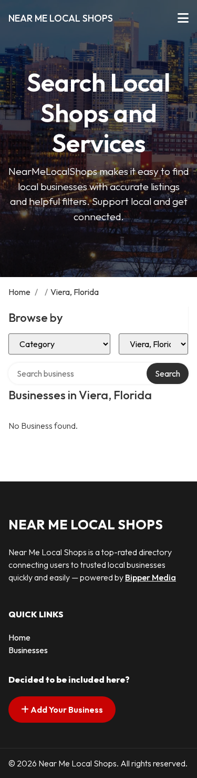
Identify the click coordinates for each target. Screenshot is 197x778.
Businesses (28, 650)
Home (19, 292)
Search (167, 373)
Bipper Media (150, 577)
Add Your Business (66, 709)
